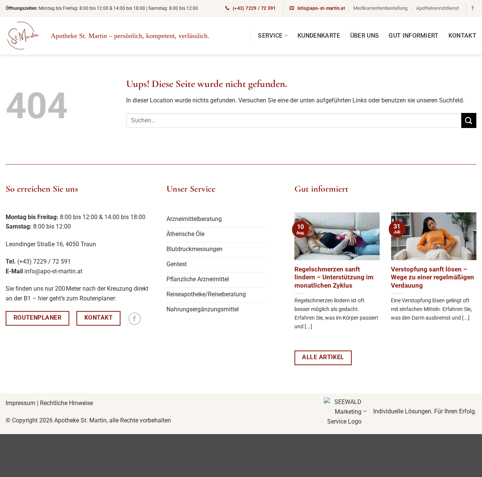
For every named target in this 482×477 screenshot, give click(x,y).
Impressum (20, 403)
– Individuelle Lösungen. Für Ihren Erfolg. (419, 411)
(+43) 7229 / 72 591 (44, 261)
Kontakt (462, 35)
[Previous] (281, 271)
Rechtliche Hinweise (66, 403)
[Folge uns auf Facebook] (472, 8)
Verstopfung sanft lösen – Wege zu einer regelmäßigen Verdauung (432, 277)
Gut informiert (413, 35)
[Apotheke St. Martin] (23, 35)
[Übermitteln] (468, 120)
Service (270, 35)
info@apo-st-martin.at (53, 271)
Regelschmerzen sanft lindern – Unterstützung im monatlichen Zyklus (334, 277)
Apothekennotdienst (437, 8)
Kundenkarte (318, 35)
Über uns (364, 35)
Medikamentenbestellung (380, 8)
